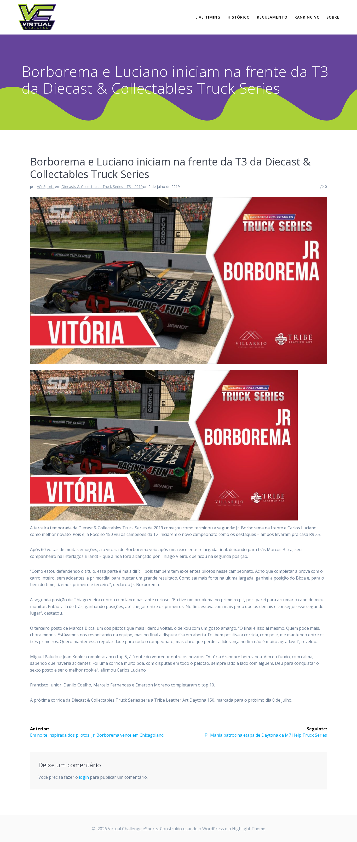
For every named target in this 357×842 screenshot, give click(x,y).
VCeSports (45, 186)
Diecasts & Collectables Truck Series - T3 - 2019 (102, 186)
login (84, 777)
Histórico (239, 17)
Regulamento (272, 17)
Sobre (332, 17)
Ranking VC (307, 17)
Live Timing (207, 17)
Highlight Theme (248, 829)
